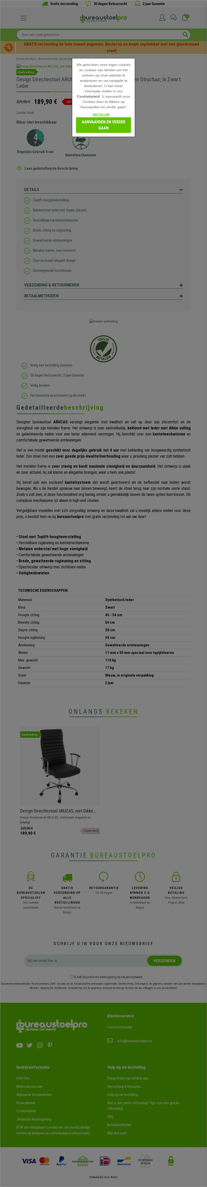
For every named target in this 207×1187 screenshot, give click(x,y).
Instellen (101, 115)
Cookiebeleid (88, 96)
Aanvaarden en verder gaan (103, 125)
